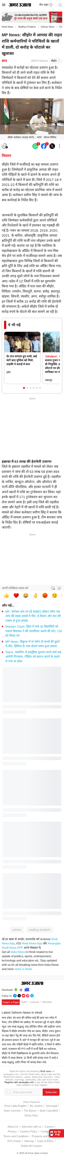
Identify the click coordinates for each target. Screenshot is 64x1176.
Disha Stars (31, 1115)
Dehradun (47, 1002)
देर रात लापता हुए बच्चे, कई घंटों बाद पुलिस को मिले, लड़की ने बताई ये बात (21, 360)
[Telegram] (32, 995)
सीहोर (54, 60)
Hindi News (7, 26)
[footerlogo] (32, 984)
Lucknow (34, 1002)
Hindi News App (32, 943)
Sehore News (47, 26)
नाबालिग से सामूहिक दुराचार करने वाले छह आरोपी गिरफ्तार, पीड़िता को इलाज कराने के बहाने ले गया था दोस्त (33, 656)
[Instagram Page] (28, 995)
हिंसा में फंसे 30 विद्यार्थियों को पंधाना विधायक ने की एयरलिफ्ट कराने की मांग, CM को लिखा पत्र (33, 631)
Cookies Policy (28, 1131)
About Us (12, 1126)
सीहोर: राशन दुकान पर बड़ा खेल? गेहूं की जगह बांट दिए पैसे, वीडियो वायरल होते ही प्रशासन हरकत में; (31, 1035)
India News (18, 951)
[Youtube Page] (23, 995)
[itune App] (21, 989)
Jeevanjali (51, 1105)
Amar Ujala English (15, 1105)
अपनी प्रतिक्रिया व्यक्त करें (15, 588)
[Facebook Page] (15, 995)
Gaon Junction (12, 1110)
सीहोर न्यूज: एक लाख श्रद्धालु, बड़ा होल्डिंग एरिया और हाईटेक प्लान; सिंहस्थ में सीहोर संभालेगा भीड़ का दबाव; (31, 1027)
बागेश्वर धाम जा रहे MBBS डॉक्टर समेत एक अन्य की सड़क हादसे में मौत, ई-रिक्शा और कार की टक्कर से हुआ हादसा (33, 616)
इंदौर (8, 372)
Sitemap (29, 1141)
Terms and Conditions (16, 1136)
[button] (24, 388)
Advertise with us (31, 1126)
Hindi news (45, 1071)
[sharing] (59, 146)
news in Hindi (23, 969)
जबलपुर (48, 380)
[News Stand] (27, 989)
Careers (49, 1126)
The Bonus (30, 1110)
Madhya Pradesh (27, 26)
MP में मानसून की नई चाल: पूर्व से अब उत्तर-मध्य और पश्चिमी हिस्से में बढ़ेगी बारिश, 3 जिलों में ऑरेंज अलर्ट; (31, 1044)
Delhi (24, 1002)
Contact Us (47, 1131)
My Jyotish (36, 1105)
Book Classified (49, 1110)
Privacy (12, 1131)
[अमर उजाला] (20, 5)
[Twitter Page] (19, 995)
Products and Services (45, 1136)
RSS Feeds (14, 1141)
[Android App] (16, 989)
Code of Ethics (45, 1141)
